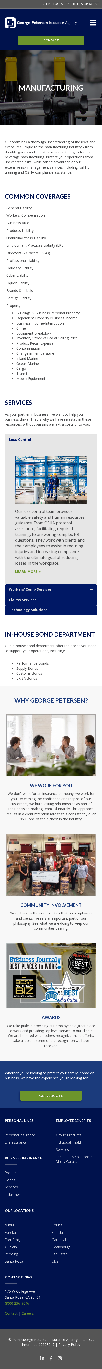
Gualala (11, 1247)
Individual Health (69, 1142)
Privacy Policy (69, 1344)
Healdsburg (61, 1247)
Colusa (57, 1225)
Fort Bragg (13, 1239)
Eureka (10, 1232)
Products (12, 1172)
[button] (51, 440)
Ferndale (59, 1232)
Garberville (60, 1239)
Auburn (10, 1224)
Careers (28, 1313)
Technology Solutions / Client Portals (74, 1159)
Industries (13, 1194)
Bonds (10, 1180)
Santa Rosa (14, 1261)
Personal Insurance (20, 1135)
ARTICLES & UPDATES (82, 4)
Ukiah (56, 1261)
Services (11, 1187)
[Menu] (94, 22)
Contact (11, 1313)
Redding (11, 1254)
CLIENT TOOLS (53, 3)
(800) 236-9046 (17, 1303)
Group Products (68, 1135)
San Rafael (60, 1254)
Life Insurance (16, 1142)
